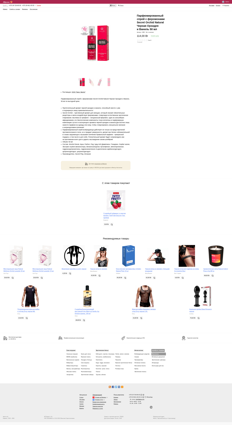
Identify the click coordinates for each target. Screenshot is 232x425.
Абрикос (5, 9)
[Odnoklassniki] (122, 387)
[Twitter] (116, 387)
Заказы (116, 399)
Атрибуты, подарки (15, 9)
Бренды (81, 408)
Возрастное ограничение (99, 402)
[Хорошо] (144, 40)
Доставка (211, 5)
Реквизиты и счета (98, 408)
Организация (97, 395)
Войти (227, 1)
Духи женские (33, 9)
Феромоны (25, 9)
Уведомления (117, 401)
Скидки (39, 5)
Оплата (218, 5)
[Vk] (119, 387)
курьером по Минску (101, 163)
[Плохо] (138, 40)
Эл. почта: (137, 399)
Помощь (116, 404)
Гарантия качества (98, 406)
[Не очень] (140, 40)
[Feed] (110, 387)
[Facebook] (113, 387)
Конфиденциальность (99, 404)
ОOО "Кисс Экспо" (78, 92)
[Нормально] (142, 40)
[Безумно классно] (147, 40)
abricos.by (5, 416)
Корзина (116, 397)
